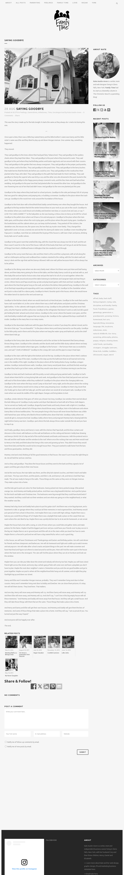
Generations (32, 112)
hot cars (106, 319)
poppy (95, 340)
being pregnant (99, 302)
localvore (109, 326)
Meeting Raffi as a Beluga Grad (11, 653)
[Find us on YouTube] (105, 109)
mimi (105, 330)
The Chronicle (98, 94)
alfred (95, 298)
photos (115, 337)
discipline (97, 305)
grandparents (98, 316)
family (114, 305)
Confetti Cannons (53, 653)
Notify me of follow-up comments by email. (23, 742)
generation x (108, 312)
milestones (42, 112)
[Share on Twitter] (40, 686)
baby (101, 298)
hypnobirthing (99, 323)
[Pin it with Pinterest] (53, 686)
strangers (97, 347)
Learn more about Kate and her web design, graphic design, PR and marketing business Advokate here (101, 866)
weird (111, 355)
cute (114, 302)
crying (109, 302)
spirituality (107, 344)
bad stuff (107, 298)
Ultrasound (97, 355)
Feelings (23, 112)
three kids (97, 351)
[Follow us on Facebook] (94, 109)
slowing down (112, 340)
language (97, 326)
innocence (110, 323)
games (111, 309)
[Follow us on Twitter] (98, 109)
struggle (105, 347)
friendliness (103, 309)
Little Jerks (65, 653)
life (103, 326)
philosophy (106, 337)
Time (50, 112)
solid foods (98, 344)
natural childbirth (100, 333)
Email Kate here (92, 874)
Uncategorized (59, 112)
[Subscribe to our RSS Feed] (101, 109)
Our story (112, 333)
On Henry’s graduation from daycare (24, 654)
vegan (105, 355)
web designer (101, 84)
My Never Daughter (11, 676)
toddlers (112, 351)
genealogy (97, 312)
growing (108, 316)
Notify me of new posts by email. (19, 747)
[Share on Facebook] (33, 686)
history (116, 316)
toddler (105, 351)
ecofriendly (106, 305)
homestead (97, 319)
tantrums (113, 347)
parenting (97, 337)
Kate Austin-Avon (74, 112)
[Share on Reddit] (46, 686)
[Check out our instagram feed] (108, 109)
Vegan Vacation (38, 653)
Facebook (51, 840)
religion (102, 340)
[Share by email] (59, 686)
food (95, 309)
